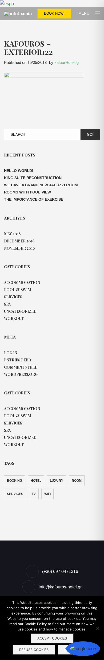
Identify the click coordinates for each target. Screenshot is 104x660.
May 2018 (12, 233)
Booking (14, 480)
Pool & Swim (17, 289)
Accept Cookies (52, 638)
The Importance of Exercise (33, 199)
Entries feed (17, 359)
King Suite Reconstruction (33, 178)
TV (34, 494)
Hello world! (18, 170)
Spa (7, 304)
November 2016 (19, 248)
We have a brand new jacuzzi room (41, 185)
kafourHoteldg (66, 62)
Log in (10, 352)
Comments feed (21, 367)
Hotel (36, 480)
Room (77, 480)
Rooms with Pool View (27, 192)
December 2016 (19, 241)
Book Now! (54, 13)
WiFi (47, 494)
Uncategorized (20, 311)
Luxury (56, 480)
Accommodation (22, 282)
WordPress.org (21, 374)
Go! (90, 135)
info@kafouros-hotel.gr (60, 587)
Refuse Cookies (34, 649)
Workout (14, 318)
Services (13, 296)
